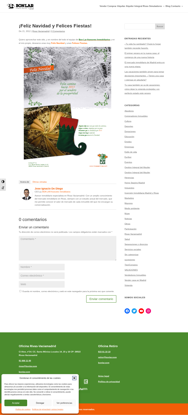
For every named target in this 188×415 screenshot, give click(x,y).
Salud (127, 239)
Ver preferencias (64, 403)
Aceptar (16, 403)
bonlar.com (24, 372)
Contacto (175, 6)
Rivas (145, 6)
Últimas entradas (39, 182)
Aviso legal (103, 376)
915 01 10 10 (104, 352)
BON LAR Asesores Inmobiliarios (56, 192)
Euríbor (128, 157)
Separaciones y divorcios (136, 244)
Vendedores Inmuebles (135, 275)
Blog (168, 6)
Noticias (128, 218)
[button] (74, 378)
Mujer (127, 213)
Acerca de (24, 182)
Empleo (128, 142)
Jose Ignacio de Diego (49, 188)
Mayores (129, 203)
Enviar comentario (101, 299)
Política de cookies (23, 409)
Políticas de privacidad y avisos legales (47, 409)
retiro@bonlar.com (107, 357)
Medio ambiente (132, 208)
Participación (130, 229)
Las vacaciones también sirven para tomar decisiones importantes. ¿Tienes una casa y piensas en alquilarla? (144, 75)
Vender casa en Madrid (135, 280)
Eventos (128, 162)
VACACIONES (131, 270)
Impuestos (129, 188)
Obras (127, 224)
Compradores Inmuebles (136, 116)
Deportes (129, 126)
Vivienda (128, 285)
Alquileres (129, 111)
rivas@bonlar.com (28, 366)
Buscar (160, 26)
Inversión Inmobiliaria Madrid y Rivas (142, 193)
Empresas (129, 147)
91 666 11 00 (25, 360)
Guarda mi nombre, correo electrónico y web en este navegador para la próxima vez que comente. (68, 291)
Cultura (128, 121)
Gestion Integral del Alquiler (137, 167)
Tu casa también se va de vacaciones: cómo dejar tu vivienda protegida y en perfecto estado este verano (142, 89)
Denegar (40, 403)
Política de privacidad (109, 381)
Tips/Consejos (131, 265)
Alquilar (121, 6)
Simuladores (155, 6)
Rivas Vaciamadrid (40, 31)
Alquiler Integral (134, 6)
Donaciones (130, 131)
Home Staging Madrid (135, 183)
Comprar (111, 6)
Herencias (129, 177)
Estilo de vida (131, 152)
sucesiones (130, 259)
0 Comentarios (58, 31)
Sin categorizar (132, 254)
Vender (103, 6)
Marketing (129, 198)
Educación (129, 136)
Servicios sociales (133, 249)
